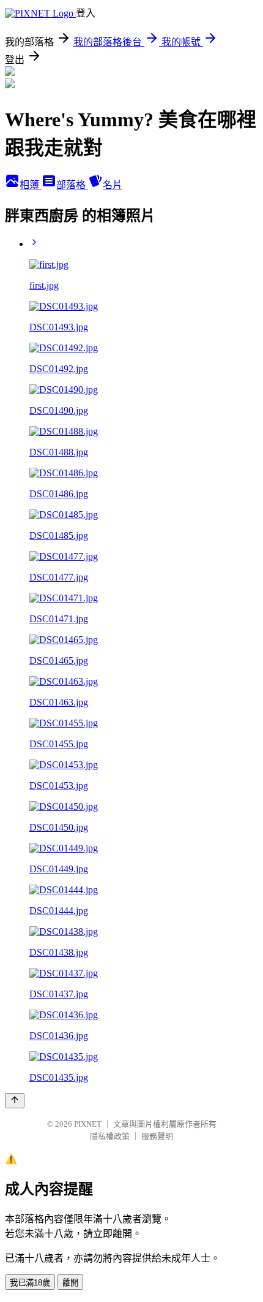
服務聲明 (157, 1136)
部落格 (72, 185)
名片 (112, 185)
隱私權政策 (110, 1136)
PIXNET (88, 1124)
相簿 (31, 185)
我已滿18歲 (30, 1282)
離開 (70, 1282)
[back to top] (14, 1100)
